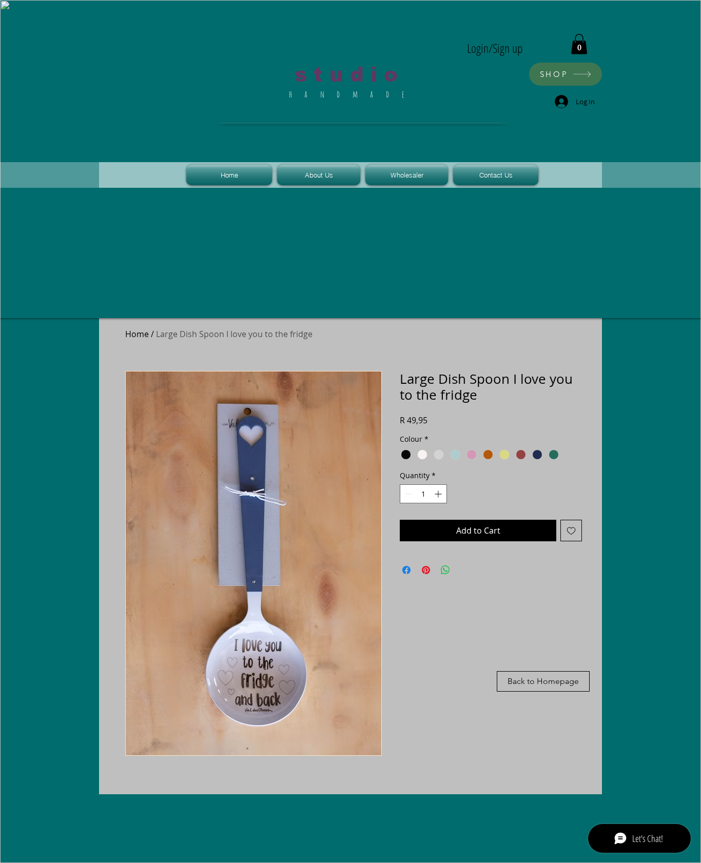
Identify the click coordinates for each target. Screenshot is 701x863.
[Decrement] (407, 494)
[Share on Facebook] (406, 570)
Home (137, 334)
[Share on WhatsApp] (445, 570)
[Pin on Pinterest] (426, 570)
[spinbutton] (423, 494)
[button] (579, 44)
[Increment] (439, 494)
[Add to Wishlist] (571, 530)
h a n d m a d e (349, 94)
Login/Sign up (494, 48)
